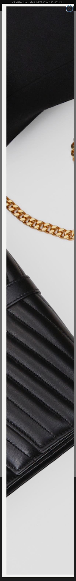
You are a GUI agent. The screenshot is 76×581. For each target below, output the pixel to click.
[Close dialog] (69, 8)
